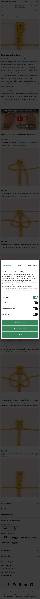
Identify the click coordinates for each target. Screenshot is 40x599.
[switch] (35, 302)
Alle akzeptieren (20, 323)
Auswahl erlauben (20, 329)
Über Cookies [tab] (32, 265)
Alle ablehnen (20, 335)
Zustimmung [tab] (7, 265)
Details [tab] (20, 265)
